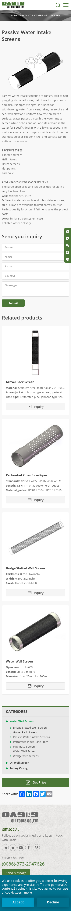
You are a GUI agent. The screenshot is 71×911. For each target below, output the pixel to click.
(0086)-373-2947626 (23, 864)
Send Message (16, 873)
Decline (53, 902)
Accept (18, 902)
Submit (13, 303)
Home (14, 15)
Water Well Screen (47, 15)
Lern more (24, 892)
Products (26, 15)
